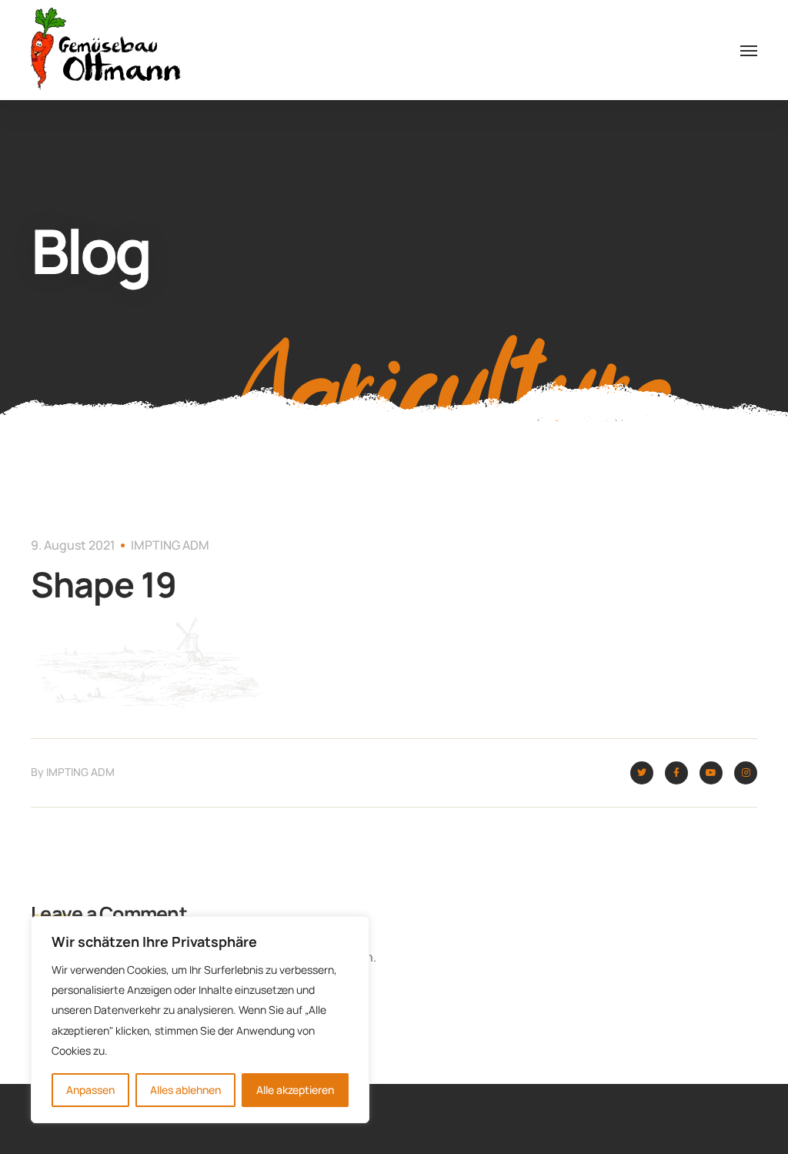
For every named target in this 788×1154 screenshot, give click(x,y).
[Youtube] (711, 772)
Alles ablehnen (185, 1089)
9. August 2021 (73, 545)
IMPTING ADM (170, 545)
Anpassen (90, 1089)
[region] (200, 1019)
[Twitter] (641, 772)
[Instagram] (745, 772)
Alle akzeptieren (295, 1089)
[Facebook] (676, 772)
